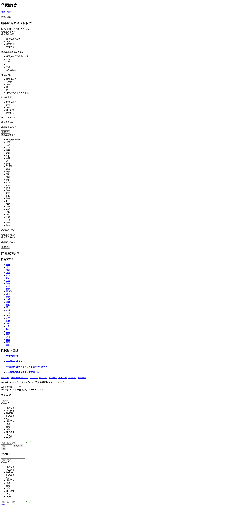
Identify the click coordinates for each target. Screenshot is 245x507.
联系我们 (43, 378)
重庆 (8, 345)
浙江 (8, 342)
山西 (8, 321)
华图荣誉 (15, 378)
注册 (9, 12)
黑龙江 (9, 291)
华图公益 (24, 378)
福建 (8, 270)
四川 (8, 329)
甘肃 (8, 273)
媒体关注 (34, 378)
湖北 (8, 294)
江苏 (8, 302)
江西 (8, 305)
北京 (8, 267)
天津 (8, 331)
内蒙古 (9, 310)
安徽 (8, 265)
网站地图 (72, 378)
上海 (8, 326)
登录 (3, 12)
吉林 (8, 299)
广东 (8, 275)
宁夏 (8, 313)
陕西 (8, 323)
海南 (8, 283)
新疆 (8, 337)
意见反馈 (62, 378)
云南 (8, 340)
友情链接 (82, 378)
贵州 (8, 281)
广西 (8, 278)
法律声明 (53, 378)
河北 (8, 286)
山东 (8, 318)
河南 (8, 289)
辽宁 (8, 307)
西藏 (8, 334)
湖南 (8, 297)
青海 (8, 315)
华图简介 (5, 378)
